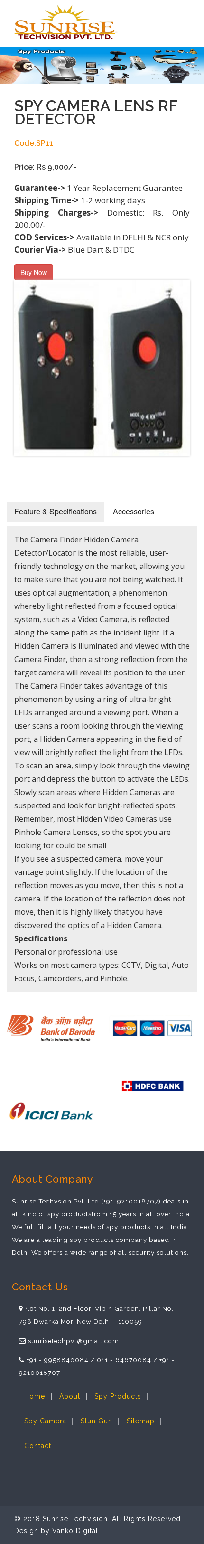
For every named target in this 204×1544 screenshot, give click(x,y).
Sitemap (141, 1421)
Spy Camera (45, 1421)
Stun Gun (96, 1421)
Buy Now (33, 272)
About (69, 1396)
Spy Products (117, 1396)
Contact (37, 1445)
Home (34, 1396)
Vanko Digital (75, 1531)
